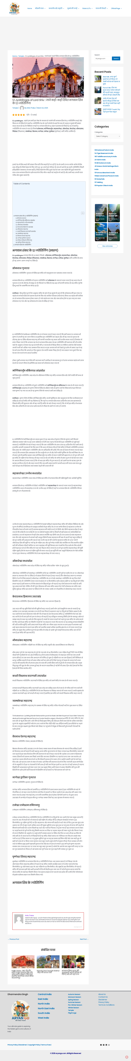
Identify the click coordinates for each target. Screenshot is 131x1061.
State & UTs (86, 8)
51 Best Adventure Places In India (107, 176)
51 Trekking (99, 182)
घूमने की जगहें (72, 8)
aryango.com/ (78, 927)
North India (44, 1003)
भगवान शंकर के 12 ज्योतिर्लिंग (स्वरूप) (26, 216)
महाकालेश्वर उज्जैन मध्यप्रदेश (25, 222)
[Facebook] (101, 1045)
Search (97, 55)
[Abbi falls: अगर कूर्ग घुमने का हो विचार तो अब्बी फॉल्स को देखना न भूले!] (98, 79)
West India (43, 1017)
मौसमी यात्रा (39, 8)
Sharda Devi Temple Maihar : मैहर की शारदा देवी (48, 971)
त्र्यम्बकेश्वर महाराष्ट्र (22, 233)
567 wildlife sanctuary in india (106, 156)
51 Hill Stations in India (103, 163)
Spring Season (73, 1000)
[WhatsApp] (109, 1045)
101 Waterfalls (99, 179)
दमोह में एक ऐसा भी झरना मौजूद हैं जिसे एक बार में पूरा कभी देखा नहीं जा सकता (111, 102)
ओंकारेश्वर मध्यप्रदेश (22, 225)
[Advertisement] (65, 30)
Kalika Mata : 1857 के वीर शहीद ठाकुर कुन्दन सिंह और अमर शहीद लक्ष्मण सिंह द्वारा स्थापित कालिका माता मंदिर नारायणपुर (23, 974)
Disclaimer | (23, 1045)
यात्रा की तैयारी (101, 8)
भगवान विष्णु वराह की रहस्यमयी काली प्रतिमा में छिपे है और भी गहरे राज (71, 972)
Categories (99, 132)
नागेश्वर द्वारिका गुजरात (24, 238)
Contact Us (103, 997)
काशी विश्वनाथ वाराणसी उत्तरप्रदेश (26, 231)
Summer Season (74, 1002)
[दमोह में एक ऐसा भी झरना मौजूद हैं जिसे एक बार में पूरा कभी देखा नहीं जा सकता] (98, 100)
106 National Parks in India (104, 150)
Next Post (84, 939)
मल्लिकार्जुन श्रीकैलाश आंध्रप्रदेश (26, 220)
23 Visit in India (100, 160)
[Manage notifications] (126, 1057)
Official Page (115, 8)
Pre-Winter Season (75, 1005)
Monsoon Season (74, 997)
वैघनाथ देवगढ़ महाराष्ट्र (23, 236)
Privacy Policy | (13, 1045)
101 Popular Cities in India (104, 185)
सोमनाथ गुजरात (21, 218)
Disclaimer (102, 999)
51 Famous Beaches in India (105, 172)
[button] (44, 8)
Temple (15, 108)
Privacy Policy (103, 1002)
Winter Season (73, 1008)
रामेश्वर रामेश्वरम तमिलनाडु (24, 240)
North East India (46, 1008)
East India (43, 999)
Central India (45, 994)
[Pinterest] (103, 1045)
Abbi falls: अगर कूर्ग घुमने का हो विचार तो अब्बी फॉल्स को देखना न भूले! (111, 80)
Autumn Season (74, 994)
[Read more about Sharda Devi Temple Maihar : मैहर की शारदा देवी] (48, 962)
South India (44, 1013)
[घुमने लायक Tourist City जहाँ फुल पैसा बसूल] (98, 111)
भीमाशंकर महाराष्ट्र (22, 229)
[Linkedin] (106, 1045)
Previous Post (13, 939)
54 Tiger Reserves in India (104, 153)
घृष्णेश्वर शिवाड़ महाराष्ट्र (23, 242)
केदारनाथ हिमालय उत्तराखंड (25, 227)
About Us (102, 994)
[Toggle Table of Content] (82, 213)
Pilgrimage (72, 1013)
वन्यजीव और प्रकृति (55, 8)
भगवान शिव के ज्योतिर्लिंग (23, 245)
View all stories (107, 246)
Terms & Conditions (106, 1005)
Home (29, 8)
